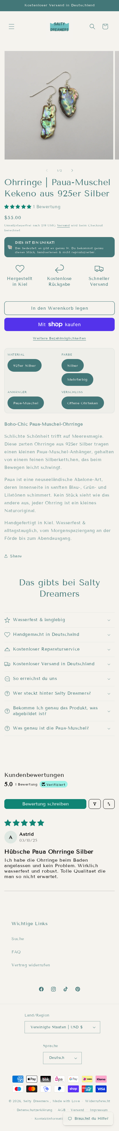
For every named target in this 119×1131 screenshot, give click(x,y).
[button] (11, 26)
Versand (63, 225)
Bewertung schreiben (45, 804)
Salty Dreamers (36, 1101)
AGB (61, 1110)
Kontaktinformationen (53, 1119)
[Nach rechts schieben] (72, 170)
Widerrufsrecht (97, 1101)
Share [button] (16, 556)
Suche (18, 938)
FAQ (16, 952)
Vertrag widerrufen (31, 965)
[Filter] (95, 804)
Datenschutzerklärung (35, 1110)
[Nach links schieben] (46, 170)
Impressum (99, 1110)
